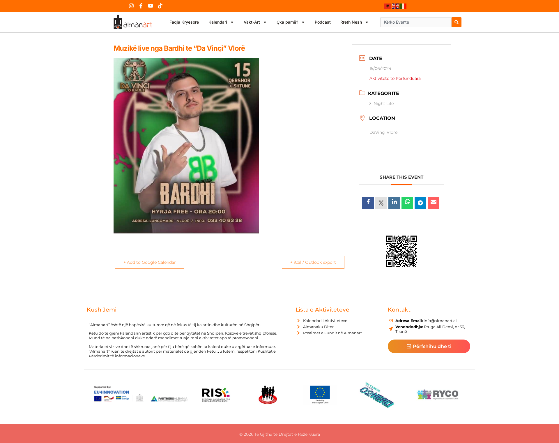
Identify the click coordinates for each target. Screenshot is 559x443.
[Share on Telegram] (420, 203)
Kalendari (217, 22)
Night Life (384, 103)
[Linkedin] (394, 203)
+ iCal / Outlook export (313, 262)
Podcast (323, 22)
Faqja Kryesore (184, 22)
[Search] (456, 22)
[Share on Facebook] (368, 203)
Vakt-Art (252, 22)
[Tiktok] (160, 5)
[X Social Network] (381, 203)
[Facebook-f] (141, 5)
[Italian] (403, 5)
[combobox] (416, 22)
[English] (395, 5)
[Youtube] (150, 5)
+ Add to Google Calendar (149, 262)
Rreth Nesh (351, 22)
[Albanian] (388, 5)
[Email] (433, 203)
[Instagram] (131, 5)
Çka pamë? (287, 22)
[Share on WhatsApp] (407, 203)
